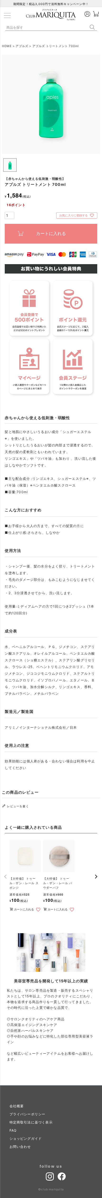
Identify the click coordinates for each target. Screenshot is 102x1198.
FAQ (13, 1130)
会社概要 (16, 1106)
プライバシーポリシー (27, 1114)
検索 (93, 27)
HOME (7, 46)
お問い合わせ (20, 1147)
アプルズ (22, 46)
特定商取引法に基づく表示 (31, 1122)
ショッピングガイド (25, 1138)
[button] (5, 876)
